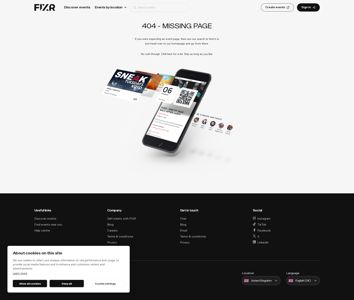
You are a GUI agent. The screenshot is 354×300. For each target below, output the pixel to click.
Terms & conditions (120, 236)
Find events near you (48, 224)
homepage (178, 43)
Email (183, 230)
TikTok (261, 224)
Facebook (264, 230)
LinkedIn (263, 242)
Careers (112, 230)
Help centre (42, 230)
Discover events (77, 7)
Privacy (112, 242)
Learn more (20, 273)
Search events (147, 7)
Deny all (67, 283)
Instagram (264, 218)
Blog (110, 224)
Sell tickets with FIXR (121, 218)
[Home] (44, 7)
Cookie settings (105, 283)
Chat (183, 218)
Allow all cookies (30, 283)
